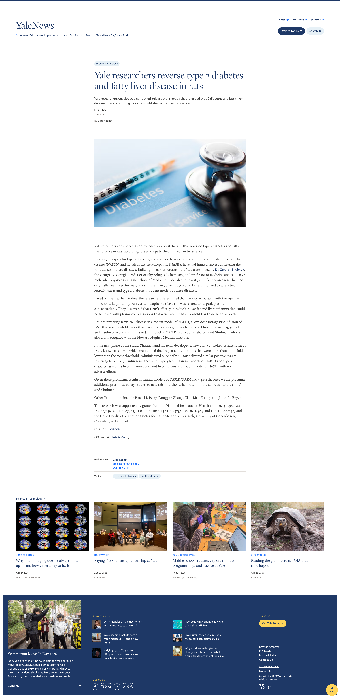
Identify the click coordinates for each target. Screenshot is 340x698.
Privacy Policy (266, 670)
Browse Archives (269, 647)
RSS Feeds (265, 651)
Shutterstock (119, 437)
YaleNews (35, 26)
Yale (265, 687)
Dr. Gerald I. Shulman (229, 269)
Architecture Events (81, 35)
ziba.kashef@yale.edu (126, 463)
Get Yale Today (271, 623)
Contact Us (266, 659)
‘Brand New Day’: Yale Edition (113, 35)
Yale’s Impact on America (52, 35)
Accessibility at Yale (269, 666)
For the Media (267, 655)
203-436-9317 (121, 467)
